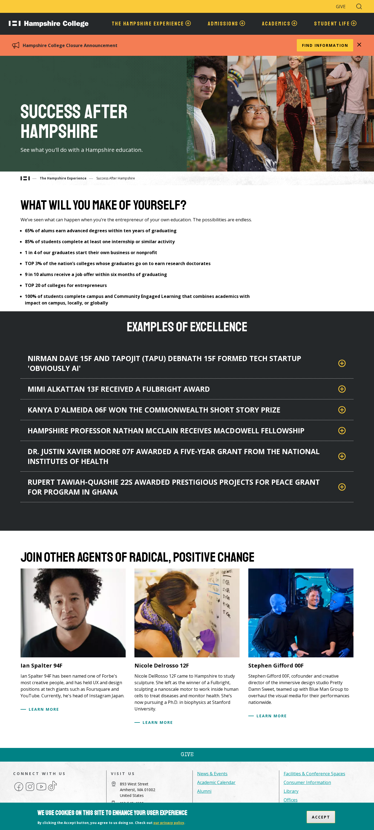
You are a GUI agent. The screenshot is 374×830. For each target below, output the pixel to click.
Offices (291, 800)
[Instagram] (30, 791)
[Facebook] (18, 791)
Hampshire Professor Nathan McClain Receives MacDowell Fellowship (166, 431)
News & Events (212, 774)
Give (341, 7)
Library (291, 791)
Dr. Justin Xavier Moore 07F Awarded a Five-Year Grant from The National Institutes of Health (174, 456)
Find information (325, 45)
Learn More (44, 709)
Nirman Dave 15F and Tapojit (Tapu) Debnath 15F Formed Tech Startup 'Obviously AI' (164, 363)
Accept (321, 817)
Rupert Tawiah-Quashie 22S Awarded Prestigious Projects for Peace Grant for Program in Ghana (174, 487)
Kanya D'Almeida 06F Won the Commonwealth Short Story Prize (154, 410)
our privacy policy (168, 822)
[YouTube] (41, 791)
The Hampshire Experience (63, 178)
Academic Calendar (216, 782)
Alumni (204, 791)
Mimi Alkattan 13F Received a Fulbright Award (119, 389)
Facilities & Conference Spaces (314, 774)
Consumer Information (307, 782)
